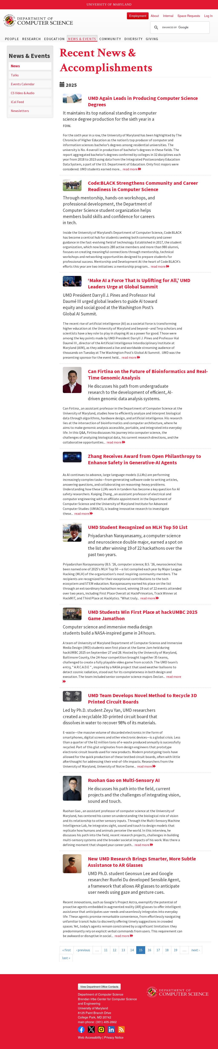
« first (66, 950)
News (15, 66)
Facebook (81, 1029)
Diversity (133, 39)
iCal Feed (17, 102)
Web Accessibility (90, 1037)
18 (167, 950)
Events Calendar (22, 84)
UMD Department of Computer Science (38, 20)
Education (54, 39)
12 (114, 950)
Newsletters (20, 111)
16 (149, 950)
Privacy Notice (113, 1037)
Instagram (101, 1029)
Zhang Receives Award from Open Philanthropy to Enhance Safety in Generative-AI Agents (144, 459)
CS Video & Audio (22, 93)
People (12, 39)
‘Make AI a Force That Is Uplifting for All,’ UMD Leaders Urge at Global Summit (139, 283)
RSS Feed (121, 1029)
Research (31, 39)
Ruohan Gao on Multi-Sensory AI (124, 780)
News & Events (82, 39)
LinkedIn (111, 1029)
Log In (208, 15)
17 (158, 950)
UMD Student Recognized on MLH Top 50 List (138, 527)
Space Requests (189, 15)
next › (195, 950)
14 (132, 950)
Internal (168, 15)
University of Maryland (109, 4)
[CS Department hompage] (177, 990)
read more (130, 169)
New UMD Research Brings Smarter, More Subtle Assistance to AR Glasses (142, 861)
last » (66, 958)
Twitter (91, 1029)
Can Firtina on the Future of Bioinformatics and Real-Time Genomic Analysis (148, 374)
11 (106, 950)
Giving (152, 39)
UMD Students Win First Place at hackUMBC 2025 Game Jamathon (143, 615)
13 (123, 950)
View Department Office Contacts (99, 986)
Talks (15, 75)
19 (175, 950)
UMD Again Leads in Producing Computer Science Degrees (143, 101)
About (155, 15)
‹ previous (83, 950)
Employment (137, 15)
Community (110, 39)
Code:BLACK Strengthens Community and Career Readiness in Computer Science (143, 186)
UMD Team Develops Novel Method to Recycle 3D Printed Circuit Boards (142, 698)
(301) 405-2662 (106, 1022)
